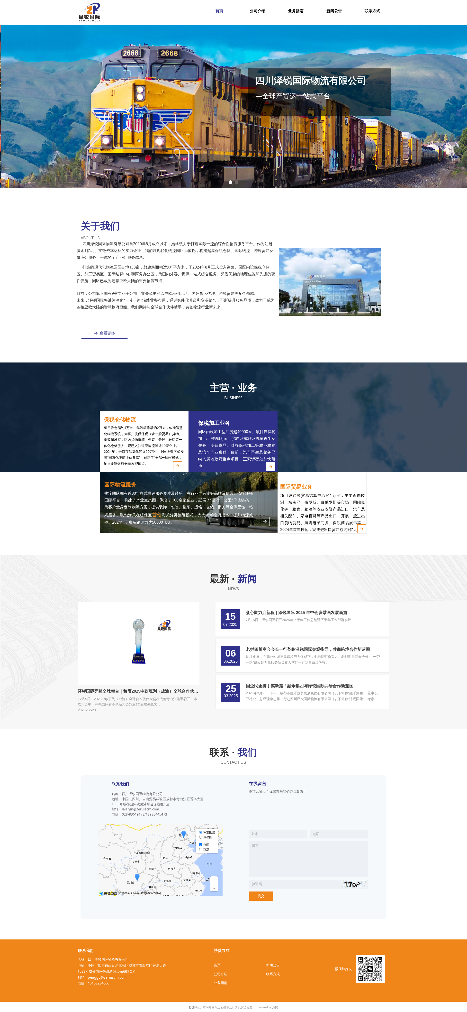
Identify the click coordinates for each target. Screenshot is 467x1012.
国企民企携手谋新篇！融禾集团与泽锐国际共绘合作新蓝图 (299, 686)
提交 (261, 896)
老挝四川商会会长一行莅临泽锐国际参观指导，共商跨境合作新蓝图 (308, 649)
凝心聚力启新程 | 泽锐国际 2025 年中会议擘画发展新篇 (296, 612)
